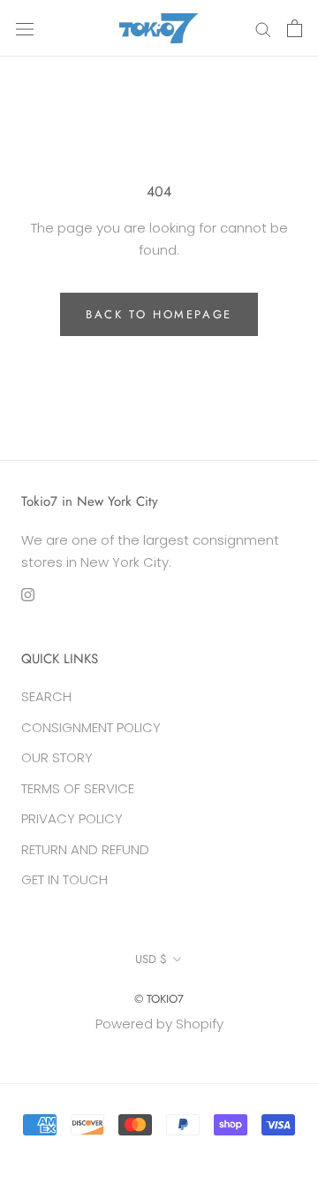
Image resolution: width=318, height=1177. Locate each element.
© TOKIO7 (159, 998)
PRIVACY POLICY (72, 818)
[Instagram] (27, 595)
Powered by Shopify (159, 1023)
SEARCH (46, 696)
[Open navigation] (25, 28)
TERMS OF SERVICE (77, 788)
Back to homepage (159, 314)
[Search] (263, 27)
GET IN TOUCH (64, 879)
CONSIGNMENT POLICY (91, 727)
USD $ (151, 959)
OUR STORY (57, 757)
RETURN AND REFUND (85, 849)
